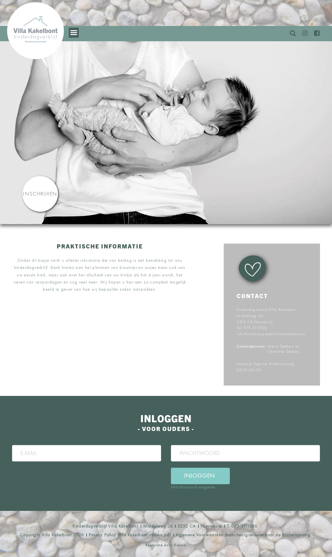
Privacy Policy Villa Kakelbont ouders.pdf (130, 535)
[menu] (74, 33)
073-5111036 (255, 327)
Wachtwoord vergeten (193, 487)
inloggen (199, 475)
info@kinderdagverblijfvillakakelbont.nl (271, 334)
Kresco (180, 545)
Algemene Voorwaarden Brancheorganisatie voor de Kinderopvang (243, 535)
